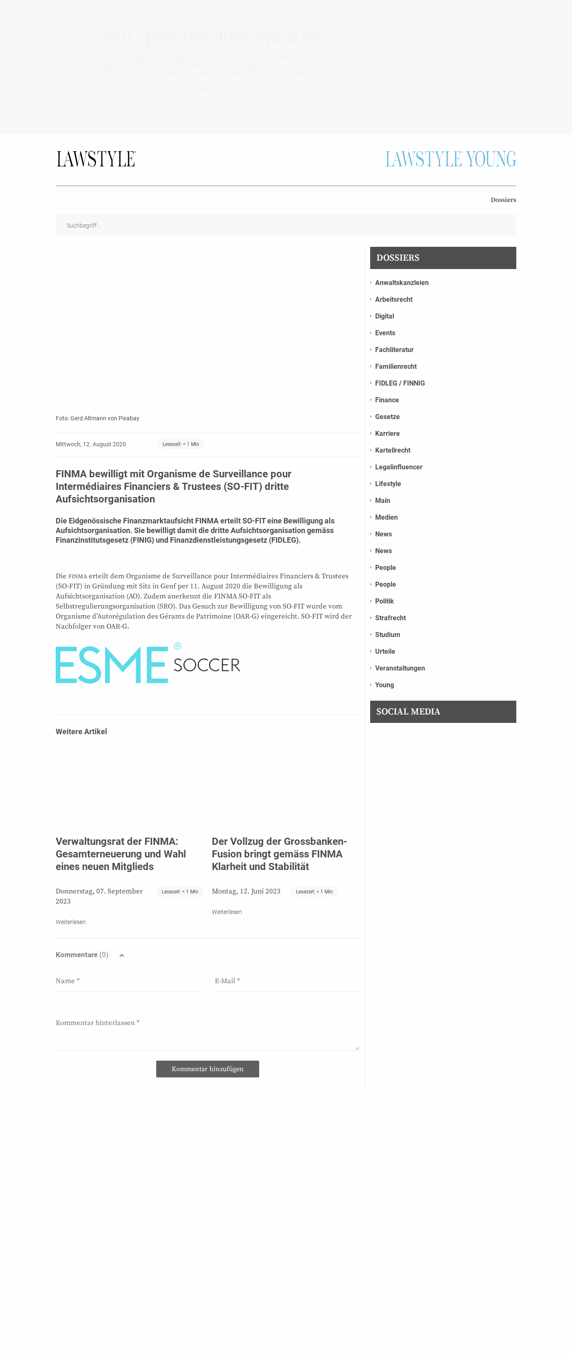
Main (382, 501)
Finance (387, 400)
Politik (384, 601)
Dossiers (503, 200)
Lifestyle (388, 484)
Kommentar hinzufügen (208, 1069)
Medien (386, 517)
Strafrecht (390, 618)
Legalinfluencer (399, 467)
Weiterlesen (71, 922)
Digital (384, 316)
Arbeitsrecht (393, 299)
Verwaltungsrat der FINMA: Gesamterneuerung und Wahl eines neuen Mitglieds (121, 854)
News (383, 534)
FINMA (77, 576)
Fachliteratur (394, 350)
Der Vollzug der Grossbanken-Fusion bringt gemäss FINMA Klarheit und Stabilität (279, 854)
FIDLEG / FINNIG (400, 383)
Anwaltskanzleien (402, 283)
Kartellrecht (392, 450)
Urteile (385, 651)
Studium (387, 635)
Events (385, 333)
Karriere (387, 434)
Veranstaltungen (400, 668)
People (385, 568)
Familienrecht (396, 366)
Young (384, 685)
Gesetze (387, 417)
